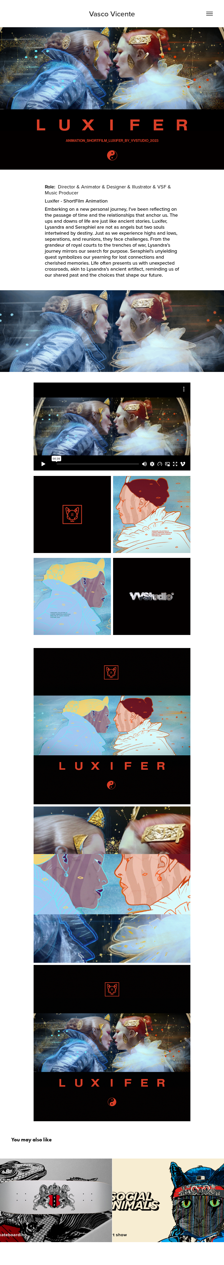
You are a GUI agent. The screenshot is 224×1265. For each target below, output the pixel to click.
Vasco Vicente (112, 13)
